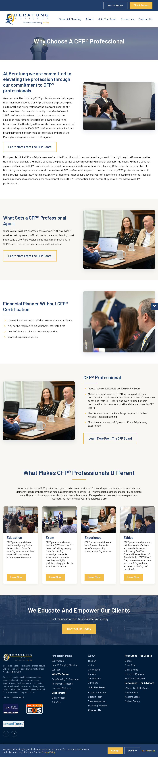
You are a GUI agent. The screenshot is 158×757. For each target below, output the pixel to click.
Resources (127, 19)
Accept (115, 750)
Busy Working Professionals (65, 679)
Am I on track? (115, 5)
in (14, 733)
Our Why (92, 674)
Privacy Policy (48, 752)
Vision (91, 665)
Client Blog (130, 665)
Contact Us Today (79, 629)
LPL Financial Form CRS (13, 697)
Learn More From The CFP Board (30, 147)
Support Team (95, 696)
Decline (132, 750)
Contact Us (145, 19)
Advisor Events (132, 701)
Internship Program (97, 705)
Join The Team (107, 19)
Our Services (94, 678)
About (89, 19)
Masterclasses (132, 696)
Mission (92, 660)
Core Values (94, 669)
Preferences (148, 750)
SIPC (19, 672)
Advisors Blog (131, 692)
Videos (128, 660)
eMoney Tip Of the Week (137, 688)
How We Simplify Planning (64, 665)
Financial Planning (70, 19)
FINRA (13, 672)
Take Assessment (97, 701)
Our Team (93, 682)
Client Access (141, 5)
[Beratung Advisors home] (28, 19)
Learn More (16, 577)
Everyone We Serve (61, 688)
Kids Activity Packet (135, 678)
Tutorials (56, 702)
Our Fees (56, 669)
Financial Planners (97, 692)
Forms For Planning (134, 674)
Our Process (58, 660)
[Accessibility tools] (154, 306)
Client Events (131, 669)
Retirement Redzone (62, 683)
